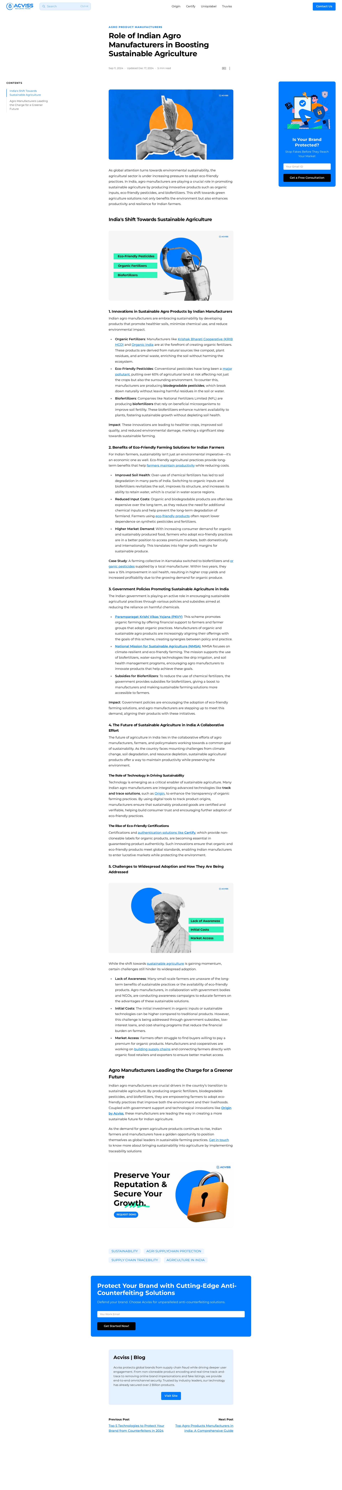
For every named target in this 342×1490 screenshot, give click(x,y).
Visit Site (171, 1395)
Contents (14, 83)
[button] (229, 68)
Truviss (227, 6)
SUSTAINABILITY (125, 1251)
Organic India (143, 345)
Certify (190, 6)
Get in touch (219, 1140)
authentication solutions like (166, 833)
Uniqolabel (208, 6)
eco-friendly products (173, 516)
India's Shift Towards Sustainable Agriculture (25, 92)
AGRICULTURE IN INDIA (186, 1260)
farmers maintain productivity (171, 465)
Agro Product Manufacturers (135, 27)
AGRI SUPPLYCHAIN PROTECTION (173, 1251)
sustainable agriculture (165, 964)
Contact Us (324, 6)
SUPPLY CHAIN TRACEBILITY (135, 1260)
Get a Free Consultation (307, 177)
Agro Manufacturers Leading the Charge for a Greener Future (29, 105)
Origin (176, 6)
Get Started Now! (116, 1326)
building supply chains (152, 1049)
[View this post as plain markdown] (224, 68)
